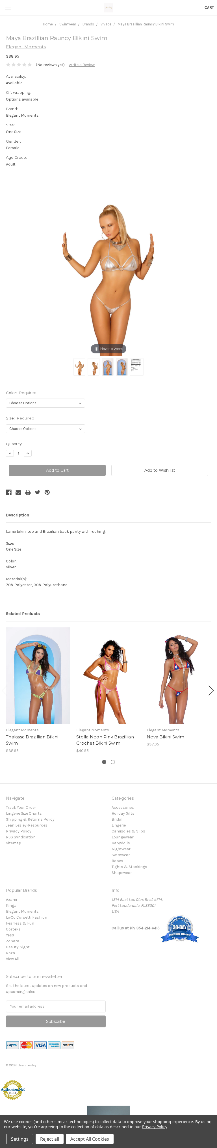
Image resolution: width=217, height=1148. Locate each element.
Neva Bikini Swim (165, 737)
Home (48, 24)
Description (17, 515)
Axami (11, 899)
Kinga (11, 905)
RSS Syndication (21, 837)
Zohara (12, 941)
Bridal (117, 819)
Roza (10, 953)
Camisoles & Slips (128, 831)
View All (12, 958)
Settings (20, 1139)
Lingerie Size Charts (24, 813)
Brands (88, 24)
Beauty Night (18, 947)
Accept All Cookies (89, 1139)
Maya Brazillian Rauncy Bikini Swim (146, 24)
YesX (10, 935)
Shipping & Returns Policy (30, 819)
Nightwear (121, 849)
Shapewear (122, 872)
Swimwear (67, 24)
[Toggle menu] (8, 8)
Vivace (106, 24)
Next (211, 690)
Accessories (123, 807)
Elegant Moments (22, 911)
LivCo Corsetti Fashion (26, 917)
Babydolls (121, 843)
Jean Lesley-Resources (26, 825)
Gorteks (13, 929)
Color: (21, 392)
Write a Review (82, 64)
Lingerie (119, 825)
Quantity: (14, 444)
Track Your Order (21, 807)
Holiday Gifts (123, 813)
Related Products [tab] (23, 613)
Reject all (49, 1139)
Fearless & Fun (20, 923)
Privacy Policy (18, 831)
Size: (20, 418)
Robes (117, 860)
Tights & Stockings (129, 866)
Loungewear (123, 837)
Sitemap (13, 843)
